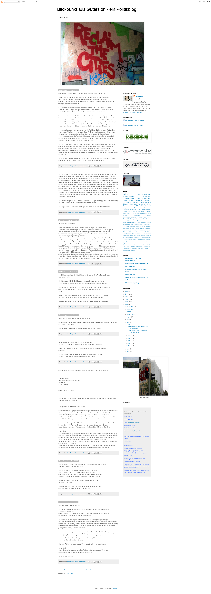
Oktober (129, 312)
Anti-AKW (148, 235)
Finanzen (148, 219)
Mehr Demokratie (128, 222)
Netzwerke (142, 230)
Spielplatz (140, 248)
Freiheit (149, 211)
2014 (126, 294)
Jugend (137, 228)
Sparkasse (133, 204)
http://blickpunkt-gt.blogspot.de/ (132, 430)
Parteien (136, 202)
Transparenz (146, 196)
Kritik (145, 220)
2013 (126, 296)
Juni (128, 319)
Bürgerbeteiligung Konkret (129, 239)
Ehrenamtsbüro (141, 239)
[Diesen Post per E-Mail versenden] (92, 166)
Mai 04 (130, 346)
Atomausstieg (126, 237)
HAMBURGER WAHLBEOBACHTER (136, 263)
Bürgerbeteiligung (144, 194)
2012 (126, 299)
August (129, 317)
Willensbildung (126, 250)
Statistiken (148, 231)
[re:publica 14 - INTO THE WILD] (133, 125)
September (130, 314)
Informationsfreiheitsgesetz (130, 217)
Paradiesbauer (130, 275)
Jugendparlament (127, 243)
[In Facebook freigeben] (98, 166)
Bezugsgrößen (137, 237)
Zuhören (133, 250)
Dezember (130, 306)
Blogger (114, 588)
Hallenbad (148, 206)
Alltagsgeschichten (128, 235)
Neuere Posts (63, 570)
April (128, 349)
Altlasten (142, 235)
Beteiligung (126, 202)
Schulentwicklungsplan (144, 209)
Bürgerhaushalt (128, 198)
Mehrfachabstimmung (136, 246)
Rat (135, 207)
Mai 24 (130, 338)
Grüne (142, 206)
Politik (132, 202)
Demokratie (138, 200)
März (128, 351)
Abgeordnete (147, 217)
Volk (149, 248)
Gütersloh (127, 194)
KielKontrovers (130, 266)
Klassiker (139, 220)
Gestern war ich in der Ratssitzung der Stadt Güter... (138, 327)
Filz (129, 241)
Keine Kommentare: (80, 166)
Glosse (149, 215)
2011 (126, 302)
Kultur (149, 220)
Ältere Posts (114, 570)
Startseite (89, 570)
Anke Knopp (139, 96)
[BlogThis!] (94, 166)
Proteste (135, 222)
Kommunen (141, 204)
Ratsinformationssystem (129, 209)
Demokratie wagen (129, 206)
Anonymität (126, 219)
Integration (126, 207)
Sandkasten (139, 231)
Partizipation (143, 202)
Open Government (143, 198)
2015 (126, 291)
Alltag (149, 213)
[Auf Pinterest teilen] (101, 166)
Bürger (148, 204)
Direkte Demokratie (131, 215)
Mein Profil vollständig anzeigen (132, 112)
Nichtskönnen (147, 246)
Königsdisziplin (147, 244)
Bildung (131, 200)
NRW (125, 200)
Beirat (131, 237)
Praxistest (134, 248)
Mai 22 (130, 340)
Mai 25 (130, 335)
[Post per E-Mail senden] (88, 166)
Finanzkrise (133, 241)
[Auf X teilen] (96, 166)
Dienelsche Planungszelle (136, 226)
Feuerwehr (141, 219)
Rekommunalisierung (128, 231)
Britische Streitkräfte (140, 224)
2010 (126, 304)
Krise (139, 244)
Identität (132, 228)
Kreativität (148, 243)
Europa (143, 211)
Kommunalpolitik (129, 196)
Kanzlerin (142, 228)
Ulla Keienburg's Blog (132, 283)
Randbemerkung (146, 207)
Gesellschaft (126, 211)
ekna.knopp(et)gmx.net (134, 422)
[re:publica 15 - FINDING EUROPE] (134, 120)
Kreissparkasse (127, 230)
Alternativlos (137, 235)
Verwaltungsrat (127, 233)
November (130, 309)
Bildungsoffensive (146, 237)
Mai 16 (130, 343)
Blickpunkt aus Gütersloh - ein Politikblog (96, 9)
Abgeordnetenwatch (141, 213)
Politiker (149, 230)
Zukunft (138, 206)
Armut (132, 224)
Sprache (145, 248)
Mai (128, 322)
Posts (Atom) (69, 573)
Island (149, 241)
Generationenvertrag (142, 241)
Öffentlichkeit (147, 233)
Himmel (127, 228)
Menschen (135, 230)
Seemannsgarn (135, 211)
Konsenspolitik (138, 243)
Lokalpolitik (126, 246)
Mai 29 (130, 324)
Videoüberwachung (137, 233)
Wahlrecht (133, 213)
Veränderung (126, 213)
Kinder (140, 217)
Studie (140, 222)
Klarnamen (148, 228)
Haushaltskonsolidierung (129, 220)
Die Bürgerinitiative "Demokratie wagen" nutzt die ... (137, 331)
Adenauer (127, 224)
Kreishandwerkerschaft (129, 244)
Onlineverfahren (127, 248)
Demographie (133, 219)
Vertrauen (144, 222)
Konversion (147, 200)
